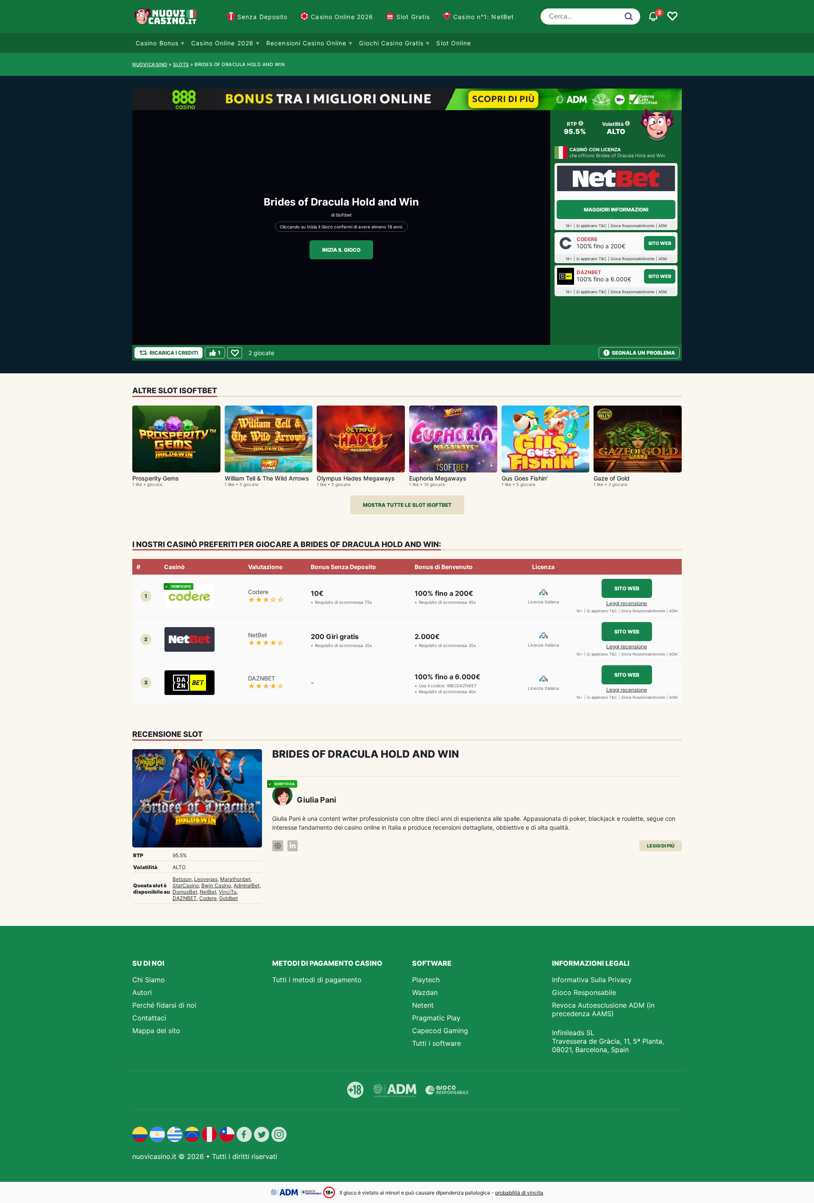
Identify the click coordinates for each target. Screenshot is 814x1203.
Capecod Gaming (440, 1030)
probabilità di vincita (519, 1192)
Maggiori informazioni (616, 209)
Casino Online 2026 (342, 16)
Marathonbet (235, 879)
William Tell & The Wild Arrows (267, 478)
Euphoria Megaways (437, 478)
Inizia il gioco (341, 250)
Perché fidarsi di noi (164, 1005)
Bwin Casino (216, 885)
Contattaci (149, 1018)
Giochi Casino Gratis (391, 43)
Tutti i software (436, 1043)
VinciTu (228, 892)
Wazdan (425, 992)
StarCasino (186, 885)
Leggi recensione (626, 603)
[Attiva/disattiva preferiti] (672, 16)
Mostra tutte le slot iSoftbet (407, 505)
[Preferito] (234, 352)
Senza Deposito (262, 16)
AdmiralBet (246, 885)
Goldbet (228, 898)
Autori (142, 992)
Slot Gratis (413, 16)
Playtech (426, 979)
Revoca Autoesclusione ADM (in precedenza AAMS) (603, 1009)
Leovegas (205, 879)
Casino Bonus (157, 43)
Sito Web (659, 243)
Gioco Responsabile (584, 992)
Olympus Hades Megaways (356, 478)
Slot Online (453, 43)
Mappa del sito (156, 1030)
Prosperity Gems (155, 478)
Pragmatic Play (436, 1018)
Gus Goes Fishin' (525, 478)
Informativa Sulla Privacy (592, 979)
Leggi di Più (661, 846)
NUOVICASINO (149, 64)
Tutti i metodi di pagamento (317, 979)
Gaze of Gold (612, 478)
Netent (423, 1005)
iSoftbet (344, 214)
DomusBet (185, 892)
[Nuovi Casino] (166, 16)
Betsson (182, 879)
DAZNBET (185, 898)
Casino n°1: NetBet (483, 16)
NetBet (208, 892)
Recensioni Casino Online (306, 43)
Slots (181, 64)
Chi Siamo (148, 979)
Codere (208, 898)
